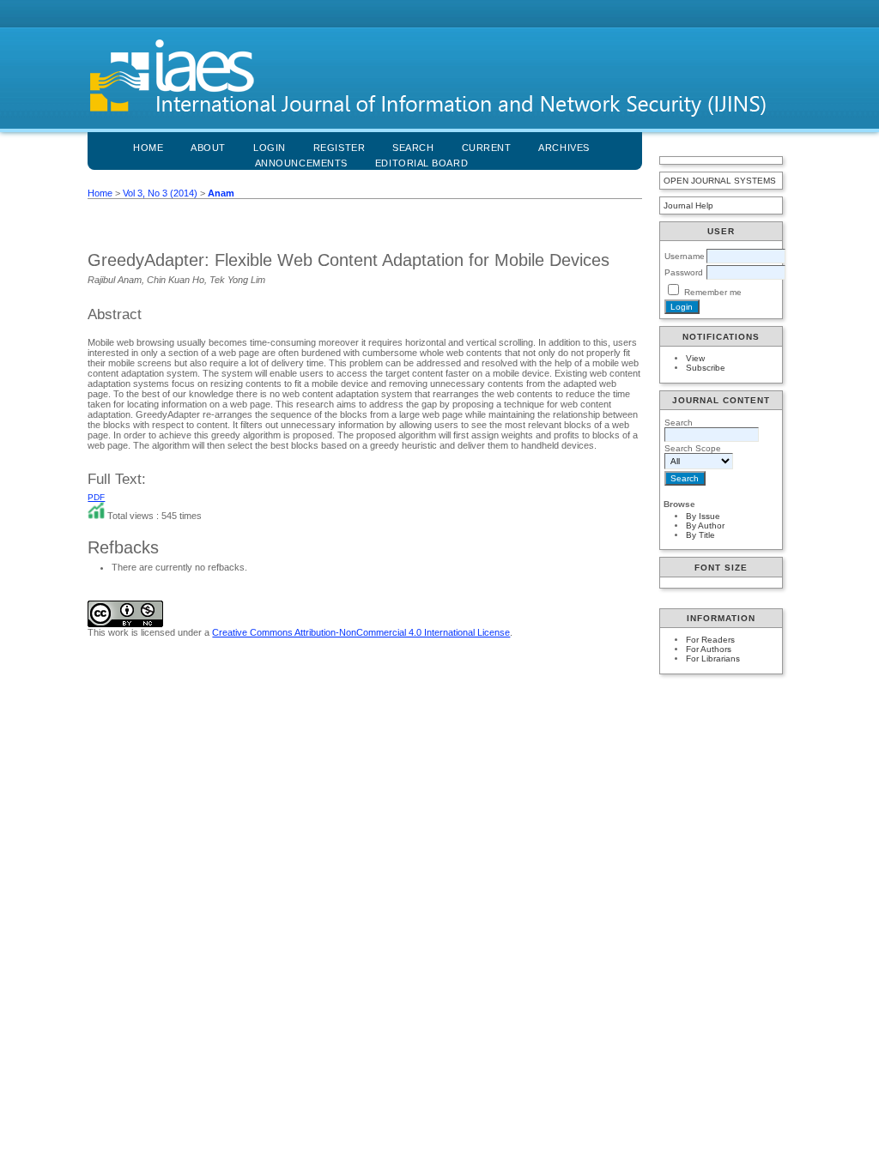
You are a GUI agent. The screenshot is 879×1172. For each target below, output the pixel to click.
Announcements (301, 163)
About (208, 147)
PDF (96, 497)
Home (148, 147)
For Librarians (713, 658)
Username (684, 256)
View (695, 358)
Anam (221, 193)
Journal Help (688, 205)
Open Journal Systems (720, 180)
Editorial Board (421, 163)
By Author (705, 525)
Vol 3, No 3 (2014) (160, 193)
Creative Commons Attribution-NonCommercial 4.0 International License (361, 632)
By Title (700, 535)
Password (683, 272)
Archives (563, 147)
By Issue (703, 516)
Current (487, 147)
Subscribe (705, 367)
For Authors (708, 649)
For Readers (710, 639)
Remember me (713, 292)
